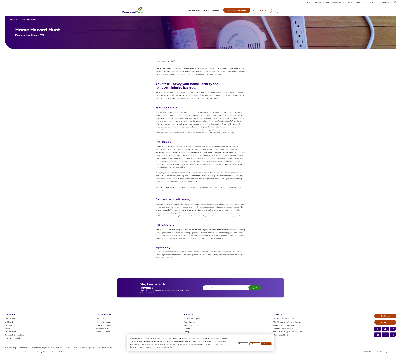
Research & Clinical (14, 335)
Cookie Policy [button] (218, 344)
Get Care (10, 332)
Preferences (243, 344)
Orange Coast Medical (283, 325)
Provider (103, 322)
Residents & (103, 325)
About (188, 314)
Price (12, 325)
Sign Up (255, 288)
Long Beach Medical (283, 319)
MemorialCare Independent (287, 332)
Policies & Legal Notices (40, 352)
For (10, 314)
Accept (266, 344)
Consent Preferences (59, 352)
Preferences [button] (171, 347)
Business (103, 332)
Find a (10, 319)
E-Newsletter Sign (192, 319)
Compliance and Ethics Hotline (17, 352)
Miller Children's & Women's (286, 322)
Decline (254, 344)
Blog (17, 19)
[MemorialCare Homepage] (132, 10)
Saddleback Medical (283, 328)
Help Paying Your (13, 338)
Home (11, 19)
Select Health (279, 335)
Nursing (102, 328)
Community (191, 325)
